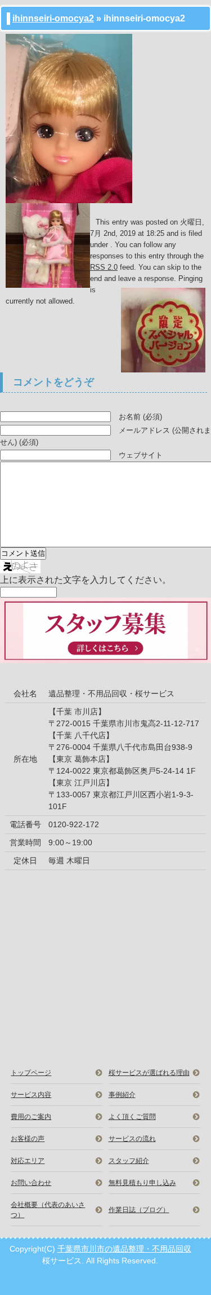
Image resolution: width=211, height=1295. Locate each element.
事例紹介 (122, 1095)
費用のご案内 (31, 1117)
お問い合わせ (31, 1183)
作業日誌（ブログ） (139, 1210)
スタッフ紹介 (129, 1161)
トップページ (31, 1073)
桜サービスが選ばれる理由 (149, 1073)
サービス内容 (31, 1095)
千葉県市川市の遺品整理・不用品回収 (124, 1248)
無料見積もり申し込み (142, 1183)
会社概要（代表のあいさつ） (48, 1210)
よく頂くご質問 (132, 1117)
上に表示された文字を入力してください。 (85, 580)
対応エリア (27, 1161)
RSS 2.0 (104, 267)
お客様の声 (27, 1139)
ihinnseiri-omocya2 (53, 18)
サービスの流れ (132, 1139)
